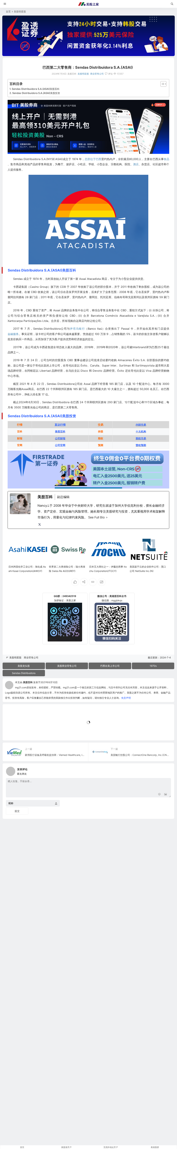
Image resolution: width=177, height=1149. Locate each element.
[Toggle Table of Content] (162, 84)
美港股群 (155, 1147)
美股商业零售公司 (67, 665)
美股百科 (28, 682)
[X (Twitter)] (40, 524)
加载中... (13, 732)
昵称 (10, 803)
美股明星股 (20, 11)
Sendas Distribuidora (23, 673)
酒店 (136, 164)
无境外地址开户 (110, 1147)
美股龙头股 (24, 665)
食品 (166, 159)
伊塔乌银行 (77, 328)
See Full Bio (96, 517)
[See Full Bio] (107, 517)
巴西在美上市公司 (110, 665)
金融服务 (13, 334)
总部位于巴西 (93, 159)
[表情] (159, 794)
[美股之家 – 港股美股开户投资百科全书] (88, 4)
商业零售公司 (97, 73)
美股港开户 (66, 1147)
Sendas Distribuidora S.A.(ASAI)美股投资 (36, 93)
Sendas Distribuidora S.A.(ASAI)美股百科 (35, 88)
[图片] (165, 794)
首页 (8, 11)
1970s (153, 665)
